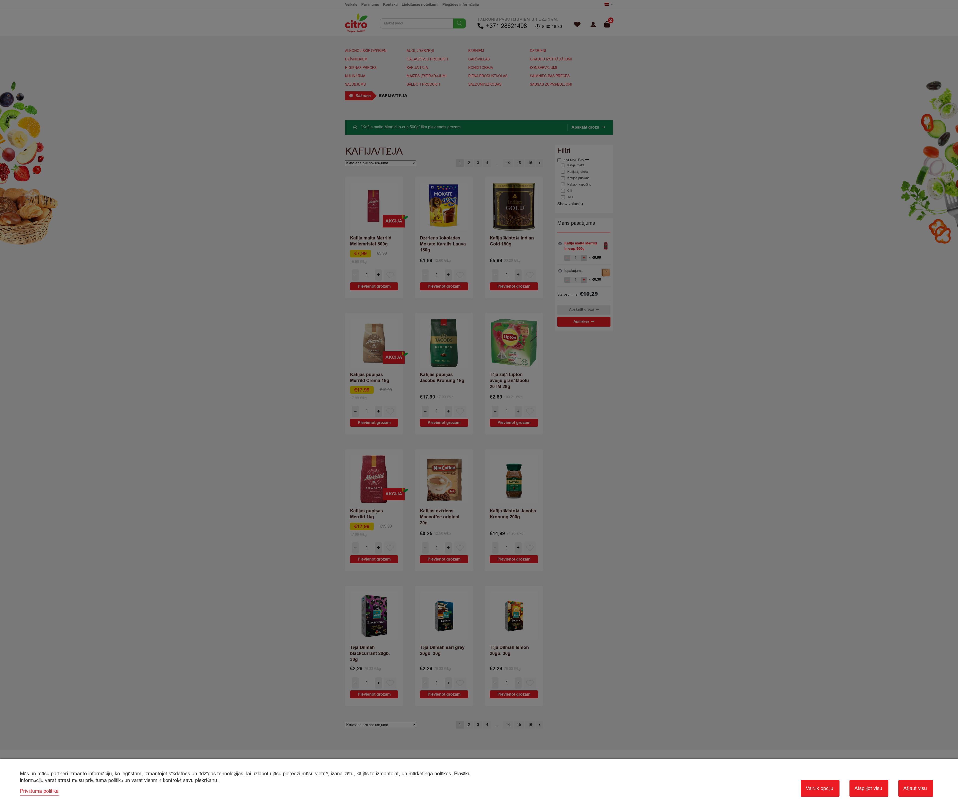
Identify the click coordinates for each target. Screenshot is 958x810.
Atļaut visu (915, 788)
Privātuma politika (39, 791)
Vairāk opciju (819, 788)
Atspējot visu (868, 788)
